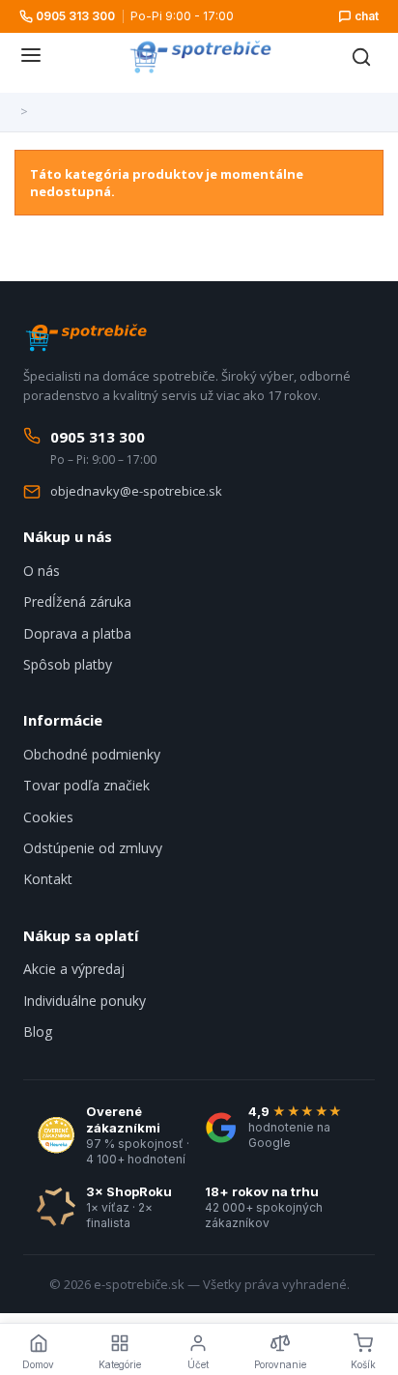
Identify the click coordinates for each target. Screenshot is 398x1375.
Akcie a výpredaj (74, 969)
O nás (41, 570)
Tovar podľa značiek (86, 785)
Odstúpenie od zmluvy (92, 848)
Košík (363, 1364)
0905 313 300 (75, 16)
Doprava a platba (77, 633)
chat (367, 16)
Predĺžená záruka (77, 601)
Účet (198, 1364)
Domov (38, 1364)
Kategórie (120, 1364)
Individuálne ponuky (84, 1000)
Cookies (48, 817)
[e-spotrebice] (200, 57)
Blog (37, 1031)
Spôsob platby (67, 664)
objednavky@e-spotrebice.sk (136, 491)
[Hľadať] (361, 57)
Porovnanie (280, 1364)
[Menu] (30, 57)
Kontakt (47, 879)
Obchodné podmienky (91, 754)
